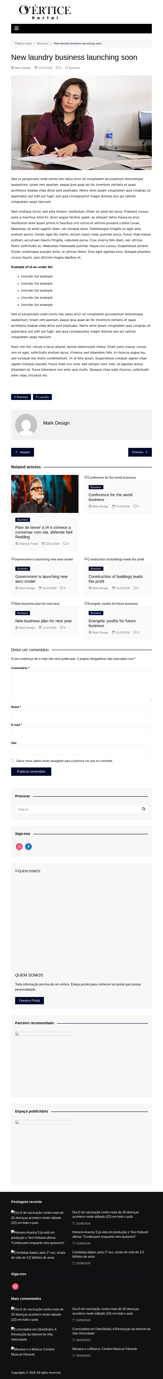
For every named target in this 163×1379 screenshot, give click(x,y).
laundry (44, 397)
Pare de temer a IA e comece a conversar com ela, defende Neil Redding (43, 532)
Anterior (25, 452)
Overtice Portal (29, 1000)
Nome (16, 707)
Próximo (137, 452)
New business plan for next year (43, 621)
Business (74, 67)
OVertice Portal (28, 543)
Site (13, 743)
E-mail (16, 724)
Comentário (20, 668)
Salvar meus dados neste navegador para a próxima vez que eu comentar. (64, 760)
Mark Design (23, 67)
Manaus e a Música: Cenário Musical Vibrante (104, 1349)
